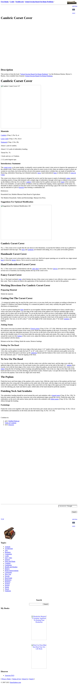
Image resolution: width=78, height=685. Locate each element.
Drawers (11, 425)
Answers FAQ (9, 675)
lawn (39, 173)
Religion (7, 581)
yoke (20, 279)
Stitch (2, 369)
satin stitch (35, 269)
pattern (29, 182)
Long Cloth (4, 139)
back (2, 260)
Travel (7, 589)
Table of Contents (10, 423)
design (14, 260)
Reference (8, 580)
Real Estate (8, 578)
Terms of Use (16, 679)
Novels (7, 576)
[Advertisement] (39, 36)
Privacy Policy (6, 679)
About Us (25, 679)
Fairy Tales (8, 558)
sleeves (55, 269)
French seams (35, 328)
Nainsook (4, 142)
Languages (8, 572)
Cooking (7, 563)
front (21, 309)
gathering (34, 353)
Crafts (7, 556)
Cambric (3, 135)
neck (23, 249)
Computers (8, 554)
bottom (19, 336)
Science (7, 583)
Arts (6, 550)
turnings (66, 319)
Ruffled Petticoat (14, 421)
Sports (7, 587)
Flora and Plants (10, 561)
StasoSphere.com (15, 682)
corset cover (7, 167)
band (62, 182)
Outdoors (8, 591)
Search (31, 679)
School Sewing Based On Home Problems (34, 74)
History (7, 569)
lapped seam (56, 395)
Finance (7, 559)
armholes (31, 249)
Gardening (8, 565)
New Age (8, 574)
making (69, 365)
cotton (68, 178)
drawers (21, 187)
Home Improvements (11, 570)
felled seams (54, 399)
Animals (7, 547)
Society (7, 585)
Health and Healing (11, 567)
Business (8, 552)
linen (55, 173)
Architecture (9, 548)
